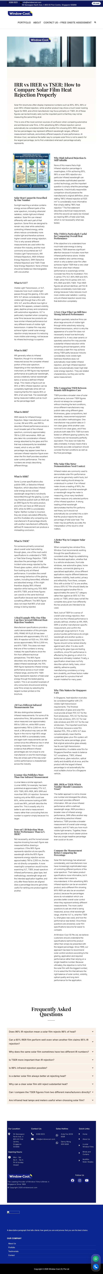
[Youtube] (86, 1180)
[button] (55, 40)
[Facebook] (72, 1180)
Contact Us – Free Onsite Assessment (68, 22)
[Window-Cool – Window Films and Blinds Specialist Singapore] (20, 13)
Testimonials (13, 1251)
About (37, 22)
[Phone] (96, 1267)
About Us (12, 1243)
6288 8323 (13, 2)
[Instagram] (79, 1180)
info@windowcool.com (32, 2)
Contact (11, 1255)
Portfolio (24, 22)
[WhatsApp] (96, 1259)
